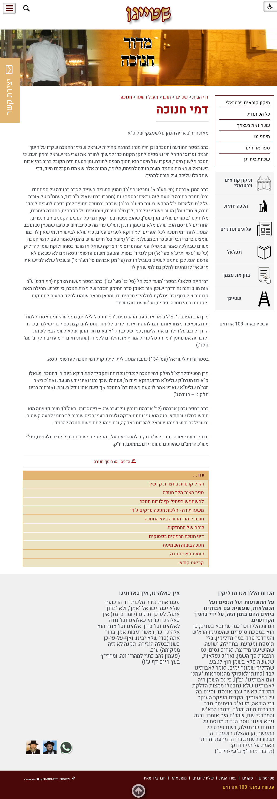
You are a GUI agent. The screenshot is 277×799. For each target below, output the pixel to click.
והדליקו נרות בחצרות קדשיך (176, 484)
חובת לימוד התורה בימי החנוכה (174, 519)
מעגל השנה (147, 97)
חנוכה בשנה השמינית (183, 545)
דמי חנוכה (182, 110)
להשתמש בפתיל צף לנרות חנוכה (172, 501)
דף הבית (200, 97)
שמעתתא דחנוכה (187, 553)
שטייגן (182, 97)
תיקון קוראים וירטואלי (248, 102)
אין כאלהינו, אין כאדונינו (149, 593)
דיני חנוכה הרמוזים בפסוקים (176, 536)
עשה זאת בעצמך (253, 125)
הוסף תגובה (103, 462)
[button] (26, 8)
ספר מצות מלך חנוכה (183, 492)
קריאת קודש (191, 562)
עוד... (199, 475)
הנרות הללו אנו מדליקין (246, 593)
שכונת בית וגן (257, 159)
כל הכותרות (259, 114)
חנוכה (126, 97)
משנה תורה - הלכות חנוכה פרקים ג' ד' (167, 510)
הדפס (125, 462)
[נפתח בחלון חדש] (66, 747)
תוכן (167, 97)
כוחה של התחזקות (185, 527)
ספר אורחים (258, 148)
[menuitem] (244, 102)
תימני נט (262, 136)
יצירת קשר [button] (9, 97)
